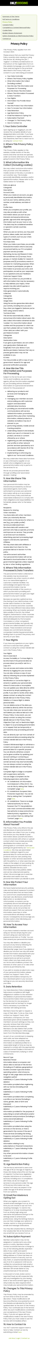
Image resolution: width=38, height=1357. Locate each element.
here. (20, 1332)
